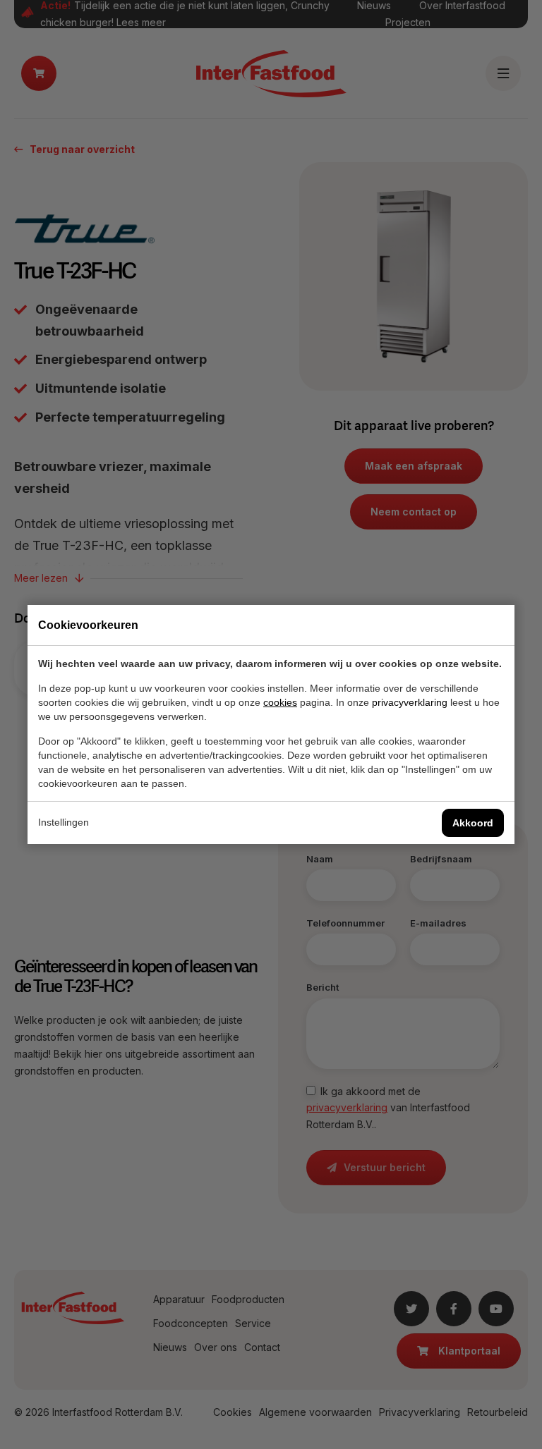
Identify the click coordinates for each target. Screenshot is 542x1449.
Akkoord (472, 823)
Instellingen (63, 822)
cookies (280, 702)
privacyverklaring (409, 702)
